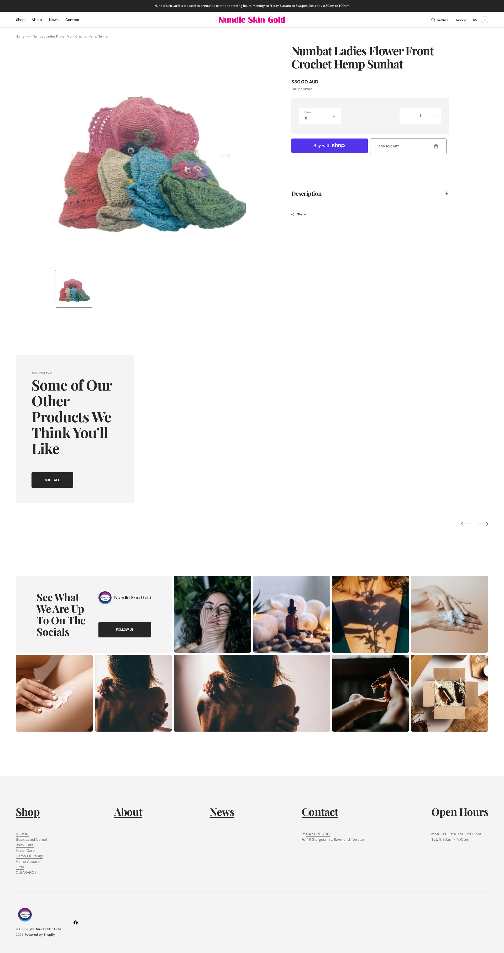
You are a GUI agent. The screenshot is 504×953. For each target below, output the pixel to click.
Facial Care (25, 850)
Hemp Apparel (28, 861)
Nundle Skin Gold (48, 929)
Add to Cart (388, 146)
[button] (439, 19)
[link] (105, 597)
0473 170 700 (318, 834)
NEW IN (22, 834)
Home (20, 36)
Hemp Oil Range (29, 856)
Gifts (20, 867)
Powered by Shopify (40, 935)
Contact (320, 811)
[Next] (483, 523)
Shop (28, 811)
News (222, 811)
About (128, 811)
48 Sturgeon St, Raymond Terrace (335, 839)
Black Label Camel (31, 839)
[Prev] (466, 523)
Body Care (25, 845)
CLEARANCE (26, 872)
